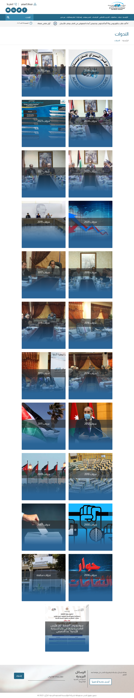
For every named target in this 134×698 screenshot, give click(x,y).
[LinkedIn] (13, 10)
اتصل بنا (10, 4)
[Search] (8, 17)
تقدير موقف (87, 17)
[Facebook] (24, 10)
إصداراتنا (79, 17)
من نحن (62, 17)
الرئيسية (125, 17)
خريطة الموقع (27, 4)
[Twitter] (19, 10)
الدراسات (95, 17)
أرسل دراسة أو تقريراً (100, 682)
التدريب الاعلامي (104, 17)
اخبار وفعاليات (70, 17)
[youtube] (8, 10)
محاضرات (114, 17)
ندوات (120, 17)
